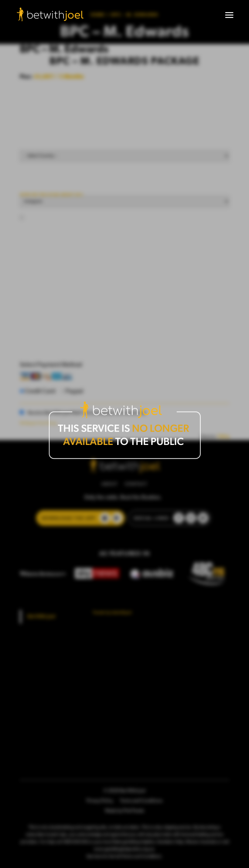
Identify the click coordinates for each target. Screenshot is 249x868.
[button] (229, 15)
